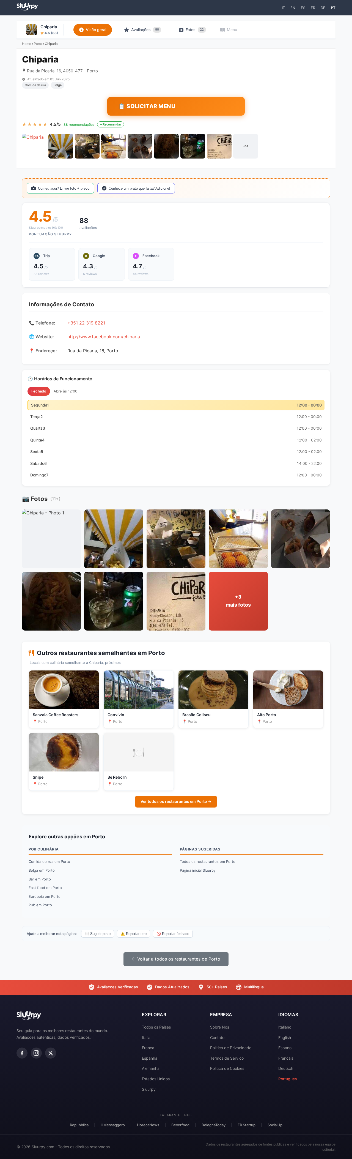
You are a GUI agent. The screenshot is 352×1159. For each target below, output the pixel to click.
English (284, 1037)
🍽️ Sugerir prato (98, 934)
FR (313, 8)
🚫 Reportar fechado (172, 934)
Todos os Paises (156, 1027)
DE (323, 8)
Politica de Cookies (227, 1068)
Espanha (149, 1058)
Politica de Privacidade (230, 1047)
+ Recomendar (110, 124)
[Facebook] (22, 1053)
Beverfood (180, 1125)
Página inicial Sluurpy (198, 870)
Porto (38, 44)
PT (333, 8)
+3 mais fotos (238, 601)
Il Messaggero (113, 1125)
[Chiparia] (34, 146)
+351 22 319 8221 (86, 323)
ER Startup (246, 1125)
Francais (285, 1058)
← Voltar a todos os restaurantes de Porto (176, 959)
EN (292, 8)
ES (303, 8)
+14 (245, 146)
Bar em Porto (40, 879)
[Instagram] (36, 1053)
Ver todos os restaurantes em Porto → (176, 801)
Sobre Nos (219, 1027)
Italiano (284, 1027)
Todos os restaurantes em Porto (207, 861)
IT (283, 8)
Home (26, 44)
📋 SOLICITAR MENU (146, 106)
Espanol (285, 1047)
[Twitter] (50, 1053)
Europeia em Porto (45, 896)
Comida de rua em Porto (49, 861)
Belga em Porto (42, 870)
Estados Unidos (156, 1078)
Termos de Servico (227, 1058)
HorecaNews (148, 1125)
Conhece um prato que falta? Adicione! (139, 188)
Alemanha (151, 1068)
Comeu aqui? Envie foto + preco (63, 188)
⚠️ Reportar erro (133, 934)
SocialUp (275, 1125)
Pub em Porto (40, 905)
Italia (146, 1037)
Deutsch (285, 1068)
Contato (217, 1037)
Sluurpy (149, 1089)
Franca (148, 1047)
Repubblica (79, 1125)
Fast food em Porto (45, 887)
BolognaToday (214, 1125)
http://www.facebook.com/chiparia (103, 336)
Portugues (287, 1078)
